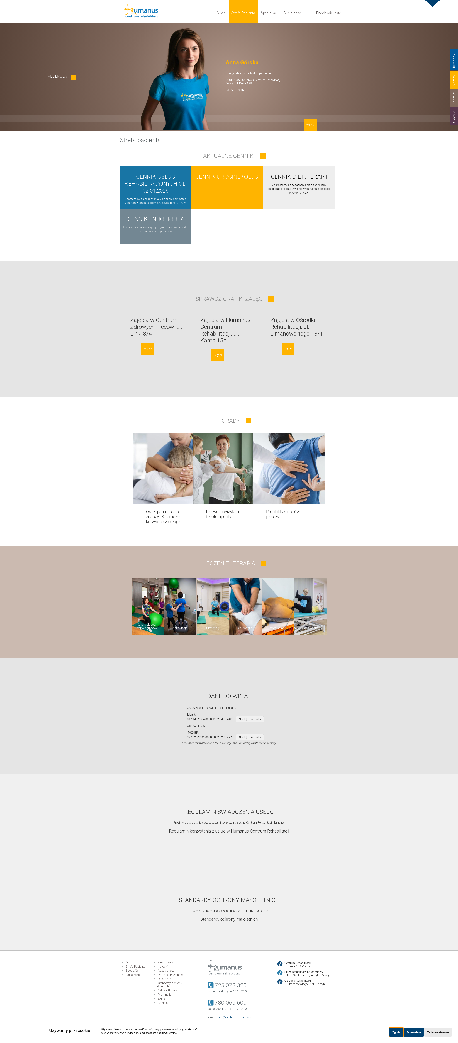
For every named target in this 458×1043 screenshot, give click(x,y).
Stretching (212, 628)
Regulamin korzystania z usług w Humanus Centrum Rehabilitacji (229, 831)
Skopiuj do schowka (250, 719)
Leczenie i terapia (229, 563)
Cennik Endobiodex (156, 219)
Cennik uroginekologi (227, 176)
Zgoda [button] (396, 1032)
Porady (229, 420)
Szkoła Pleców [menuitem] (167, 990)
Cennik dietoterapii (299, 176)
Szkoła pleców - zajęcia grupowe (147, 626)
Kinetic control (310, 628)
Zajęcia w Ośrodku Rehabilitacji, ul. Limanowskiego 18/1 (297, 327)
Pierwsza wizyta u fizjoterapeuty (222, 514)
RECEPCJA (57, 76)
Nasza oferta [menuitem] (166, 970)
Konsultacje (180, 628)
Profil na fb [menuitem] (165, 994)
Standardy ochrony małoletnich (229, 919)
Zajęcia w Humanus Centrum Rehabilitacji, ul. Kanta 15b (225, 330)
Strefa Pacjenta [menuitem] (243, 13)
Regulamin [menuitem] (164, 979)
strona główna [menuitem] (167, 962)
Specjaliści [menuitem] (269, 13)
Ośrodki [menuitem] (163, 966)
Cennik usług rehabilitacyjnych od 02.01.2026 (156, 183)
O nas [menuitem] (221, 13)
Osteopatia (245, 628)
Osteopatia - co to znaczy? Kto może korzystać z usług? (163, 516)
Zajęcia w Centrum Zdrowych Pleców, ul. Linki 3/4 (156, 327)
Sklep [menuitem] (161, 998)
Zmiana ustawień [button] (438, 1032)
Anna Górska (242, 62)
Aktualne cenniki (229, 155)
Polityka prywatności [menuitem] (171, 974)
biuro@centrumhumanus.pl (234, 1017)
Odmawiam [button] (414, 1032)
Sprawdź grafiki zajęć (229, 298)
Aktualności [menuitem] (292, 13)
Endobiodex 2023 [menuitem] (329, 13)
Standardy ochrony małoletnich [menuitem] (168, 984)
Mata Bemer (277, 628)
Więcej (310, 125)
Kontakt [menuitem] (163, 1003)
